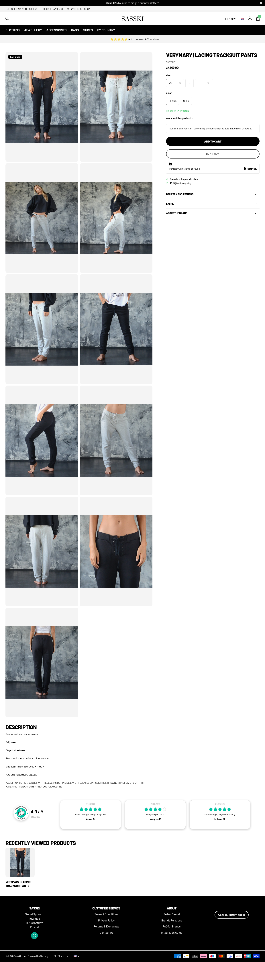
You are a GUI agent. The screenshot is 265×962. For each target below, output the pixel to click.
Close (214, 446)
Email (144, 476)
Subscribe (151, 505)
